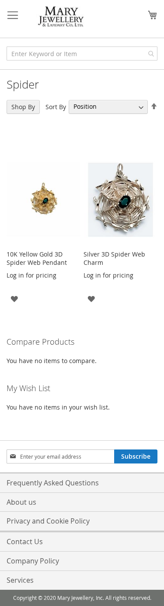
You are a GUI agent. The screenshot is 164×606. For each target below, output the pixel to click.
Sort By (55, 106)
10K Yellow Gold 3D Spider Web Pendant (37, 258)
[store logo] (61, 17)
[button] (14, 298)
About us (21, 502)
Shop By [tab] (23, 107)
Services (20, 580)
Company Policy (33, 561)
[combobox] (82, 53)
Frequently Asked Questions (53, 483)
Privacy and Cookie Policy (48, 521)
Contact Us (25, 541)
